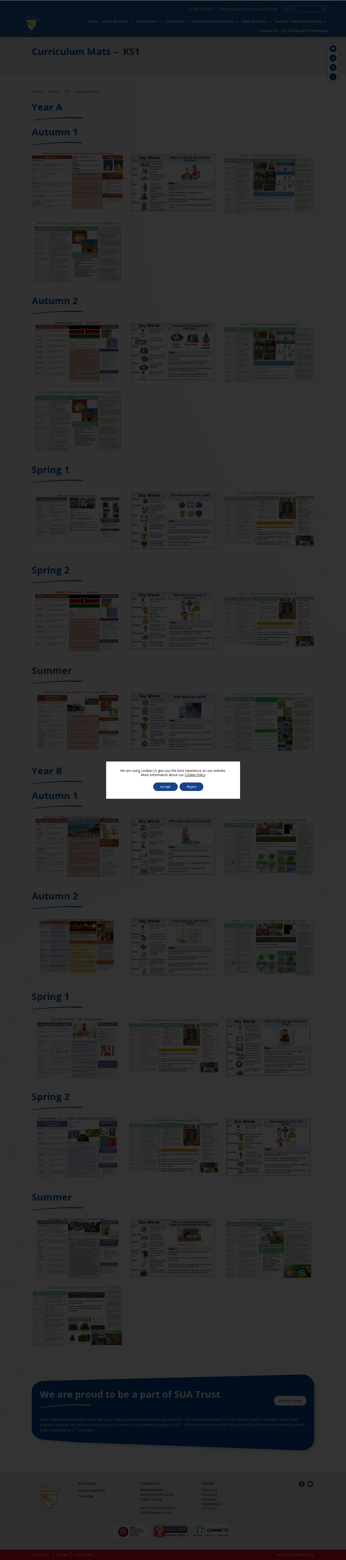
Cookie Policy (195, 775)
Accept (165, 786)
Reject (191, 786)
